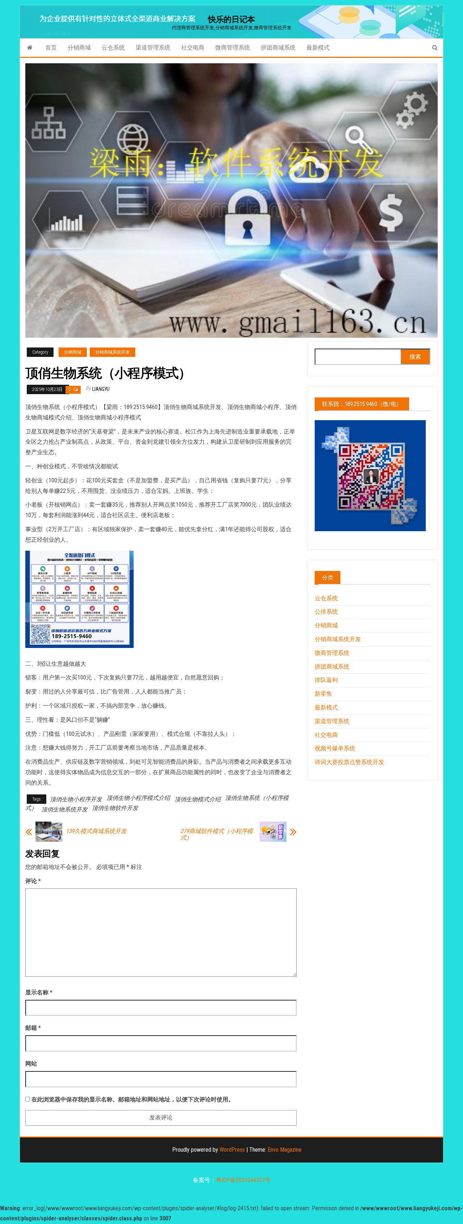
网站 (31, 1063)
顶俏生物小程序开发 (76, 799)
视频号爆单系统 (335, 748)
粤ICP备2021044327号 (243, 1180)
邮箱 (33, 1027)
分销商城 (79, 47)
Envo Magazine (285, 1149)
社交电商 (192, 47)
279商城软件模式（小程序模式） (216, 834)
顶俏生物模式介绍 (197, 799)
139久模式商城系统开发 (96, 831)
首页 (51, 47)
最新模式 (318, 47)
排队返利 (326, 680)
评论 (33, 881)
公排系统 (326, 611)
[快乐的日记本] (30, 48)
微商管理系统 (232, 47)
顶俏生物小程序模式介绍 (138, 797)
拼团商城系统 (278, 47)
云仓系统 (113, 47)
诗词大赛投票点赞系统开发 (349, 762)
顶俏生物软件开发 (115, 808)
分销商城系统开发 (112, 352)
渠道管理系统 (153, 47)
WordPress (232, 1149)
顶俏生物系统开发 (64, 809)
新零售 (323, 693)
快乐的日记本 (231, 19)
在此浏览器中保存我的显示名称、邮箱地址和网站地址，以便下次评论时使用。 (132, 1099)
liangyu (101, 389)
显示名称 (38, 992)
